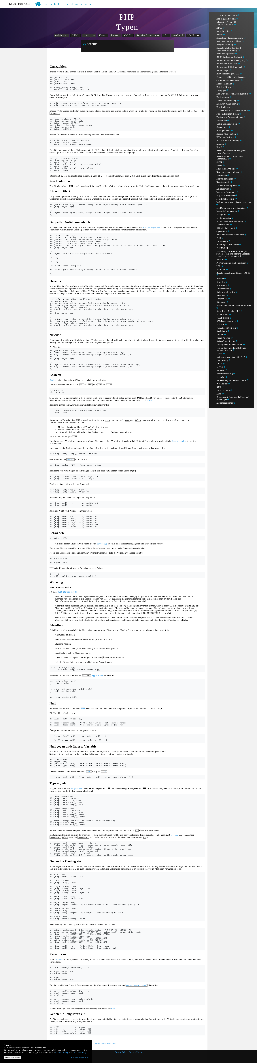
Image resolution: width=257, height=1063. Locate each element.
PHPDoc (220, 259)
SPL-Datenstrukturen (226, 321)
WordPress (193, 35)
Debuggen (221, 90)
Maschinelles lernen (225, 199)
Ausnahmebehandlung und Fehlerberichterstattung (228, 49)
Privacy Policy (135, 1052)
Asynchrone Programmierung (230, 38)
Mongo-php (222, 214)
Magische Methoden (225, 195)
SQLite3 (220, 324)
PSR (218, 266)
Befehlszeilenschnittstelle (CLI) (231, 60)
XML (219, 387)
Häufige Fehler (223, 130)
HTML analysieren (225, 137)
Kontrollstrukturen (225, 179)
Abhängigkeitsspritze (226, 19)
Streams (220, 334)
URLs (219, 364)
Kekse (219, 165)
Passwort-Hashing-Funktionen (230, 235)
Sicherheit (221, 295)
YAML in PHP (223, 390)
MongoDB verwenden (226, 211)
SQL (165, 35)
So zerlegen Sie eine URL (228, 311)
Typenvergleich (179, 441)
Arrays (219, 34)
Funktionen (221, 120)
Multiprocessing (224, 218)
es (51, 3)
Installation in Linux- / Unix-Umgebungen (229, 157)
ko (90, 3)
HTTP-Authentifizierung (228, 140)
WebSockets (222, 384)
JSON (219, 162)
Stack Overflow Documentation (101, 1043)
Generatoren (222, 127)
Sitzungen (221, 302)
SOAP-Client (222, 314)
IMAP (219, 147)
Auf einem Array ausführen (229, 41)
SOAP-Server (223, 318)
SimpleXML (222, 299)
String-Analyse (223, 338)
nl (68, 3)
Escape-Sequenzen (151, 227)
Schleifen (221, 282)
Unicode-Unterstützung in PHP (230, 357)
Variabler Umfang (224, 374)
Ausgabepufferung (225, 44)
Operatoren (221, 231)
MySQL (128, 35)
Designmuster (223, 97)
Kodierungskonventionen (228, 172)
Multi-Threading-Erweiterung (230, 221)
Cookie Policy (121, 1052)
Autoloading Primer (225, 54)
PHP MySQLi (223, 248)
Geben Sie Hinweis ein (227, 124)
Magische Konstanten (226, 192)
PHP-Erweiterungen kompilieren (231, 263)
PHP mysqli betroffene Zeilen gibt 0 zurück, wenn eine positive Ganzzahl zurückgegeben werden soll (233, 253)
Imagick (220, 144)
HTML (75, 35)
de (46, 3)
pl (72, 3)
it (63, 3)
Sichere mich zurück (226, 292)
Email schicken (223, 107)
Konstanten (221, 175)
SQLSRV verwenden (226, 328)
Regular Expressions (148, 35)
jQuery (103, 35)
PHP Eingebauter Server (227, 245)
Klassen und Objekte (226, 169)
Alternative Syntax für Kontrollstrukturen (226, 23)
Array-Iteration (223, 31)
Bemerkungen (223, 70)
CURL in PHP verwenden (228, 80)
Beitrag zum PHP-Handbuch (229, 67)
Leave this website (79, 1057)
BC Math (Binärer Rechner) (229, 57)
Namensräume (223, 225)
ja (86, 3)
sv (81, 3)
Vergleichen (76, 788)
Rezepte (220, 279)
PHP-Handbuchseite (67, 592)
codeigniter (61, 35)
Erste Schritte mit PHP (226, 15)
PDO (219, 238)
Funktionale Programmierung (230, 117)
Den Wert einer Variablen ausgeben (232, 94)
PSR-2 (150, 400)
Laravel (115, 35)
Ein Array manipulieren (227, 104)
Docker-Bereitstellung (226, 100)
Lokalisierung (223, 189)
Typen (219, 354)
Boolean (53, 380)
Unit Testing (222, 360)
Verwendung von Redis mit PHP (231, 380)
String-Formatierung (225, 341)
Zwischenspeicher (224, 403)
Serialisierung (223, 289)
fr (55, 3)
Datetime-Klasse (224, 87)
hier (113, 1009)
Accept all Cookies (12, 1058)
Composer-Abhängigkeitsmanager (232, 77)
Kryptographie (223, 182)
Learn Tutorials (18, 3)
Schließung (221, 285)
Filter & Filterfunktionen (227, 114)
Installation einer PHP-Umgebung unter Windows (231, 151)
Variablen (221, 370)
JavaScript (89, 35)
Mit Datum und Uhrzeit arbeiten (231, 208)
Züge (219, 394)
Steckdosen (221, 331)
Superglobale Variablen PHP (229, 344)
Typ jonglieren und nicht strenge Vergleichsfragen (231, 349)
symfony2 (178, 35)
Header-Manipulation (226, 134)
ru (76, 3)
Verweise (220, 377)
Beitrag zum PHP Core (227, 64)
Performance (222, 241)
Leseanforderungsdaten (227, 185)
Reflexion (221, 269)
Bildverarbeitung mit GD (228, 74)
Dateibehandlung (224, 84)
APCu (219, 28)
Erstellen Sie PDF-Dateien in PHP (232, 110)
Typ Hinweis (98, 675)
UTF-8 (219, 367)
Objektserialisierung (225, 228)
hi (59, 3)
